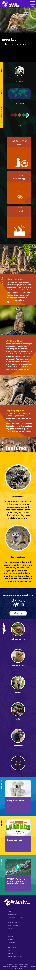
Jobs (9, 951)
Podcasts (10, 931)
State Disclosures (20, 969)
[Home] (11, 4)
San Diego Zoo (12, 914)
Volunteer (11, 953)
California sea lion (18, 666)
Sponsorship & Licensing (15, 956)
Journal (10, 928)
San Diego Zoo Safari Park (15, 917)
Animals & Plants (13, 926)
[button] (32, 3)
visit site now (18, 613)
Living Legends (14, 840)
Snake (18, 719)
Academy (10, 939)
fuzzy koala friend (15, 800)
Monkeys (18, 692)
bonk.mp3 (9, 302)
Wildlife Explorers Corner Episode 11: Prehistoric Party (16, 881)
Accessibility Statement (10, 967)
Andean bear (18, 746)
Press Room (11, 942)
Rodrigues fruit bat (18, 639)
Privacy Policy (24, 967)
